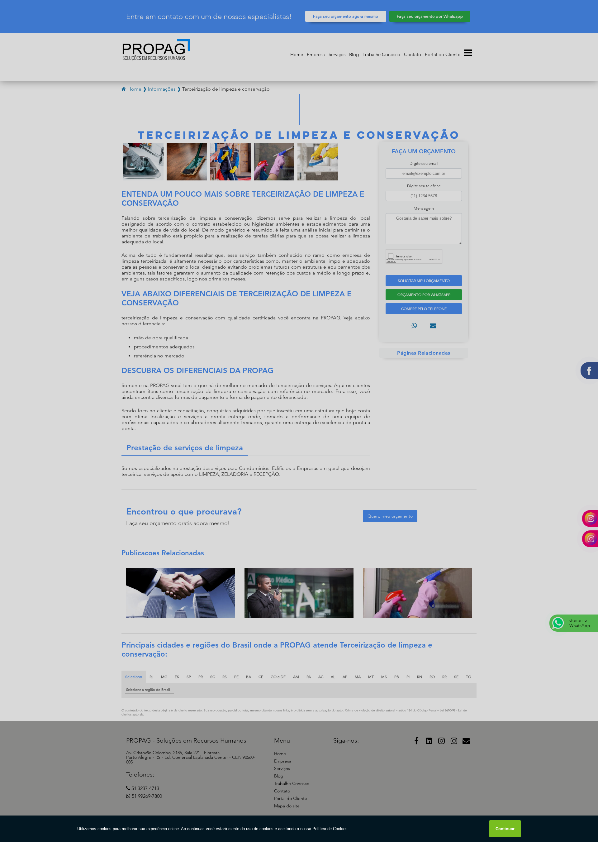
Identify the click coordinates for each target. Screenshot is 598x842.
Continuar (505, 828)
